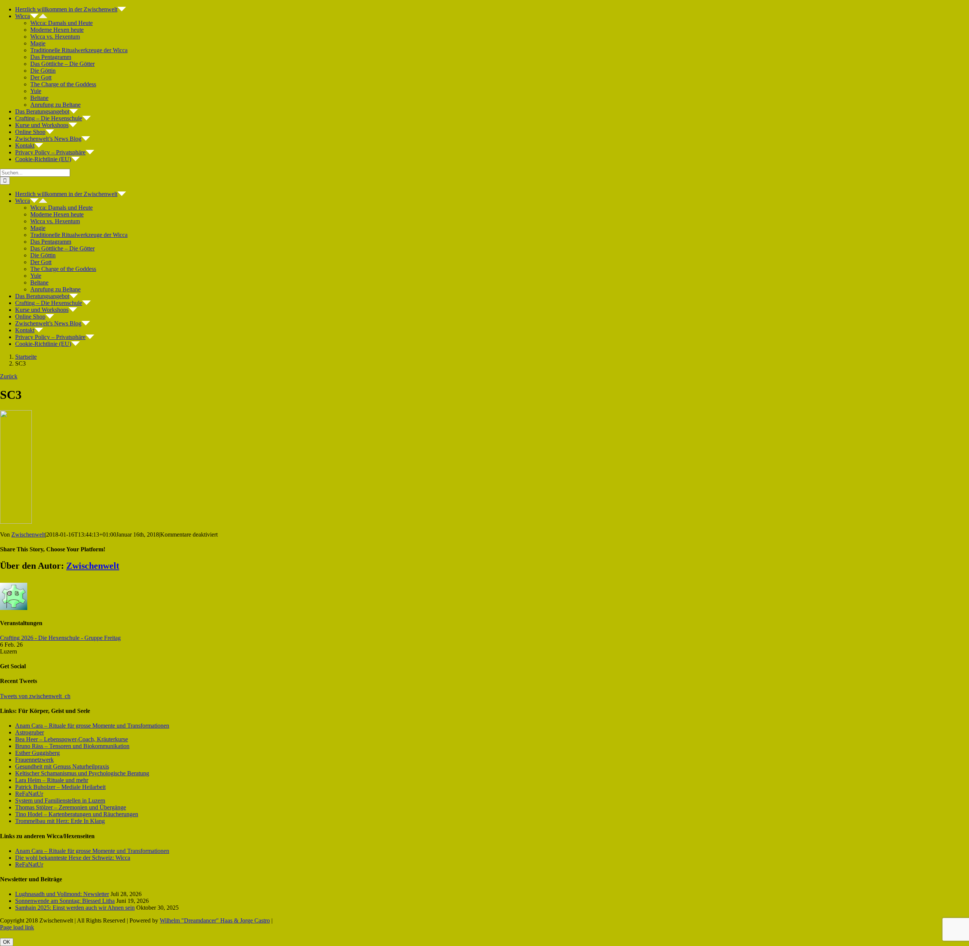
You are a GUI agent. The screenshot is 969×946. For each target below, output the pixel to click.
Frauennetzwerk (34, 759)
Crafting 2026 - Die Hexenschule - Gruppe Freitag (60, 638)
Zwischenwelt (28, 534)
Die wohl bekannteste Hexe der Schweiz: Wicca (72, 857)
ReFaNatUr (29, 793)
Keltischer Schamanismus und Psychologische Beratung (82, 773)
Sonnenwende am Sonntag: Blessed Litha (65, 901)
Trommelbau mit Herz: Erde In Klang (60, 821)
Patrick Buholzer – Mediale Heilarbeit (60, 787)
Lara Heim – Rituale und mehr (51, 780)
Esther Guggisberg (37, 753)
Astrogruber (29, 732)
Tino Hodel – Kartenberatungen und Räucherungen (76, 814)
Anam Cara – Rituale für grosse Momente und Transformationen (92, 725)
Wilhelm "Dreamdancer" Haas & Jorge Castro (215, 920)
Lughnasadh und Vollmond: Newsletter (62, 894)
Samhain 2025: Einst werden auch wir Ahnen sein (75, 907)
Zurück (8, 376)
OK (6, 942)
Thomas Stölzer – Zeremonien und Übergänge (70, 807)
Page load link (17, 927)
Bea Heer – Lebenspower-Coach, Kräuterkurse (71, 739)
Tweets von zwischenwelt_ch (35, 696)
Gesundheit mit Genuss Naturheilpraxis (62, 766)
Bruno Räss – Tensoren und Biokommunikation (72, 746)
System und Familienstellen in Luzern (60, 800)
